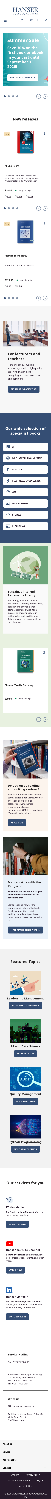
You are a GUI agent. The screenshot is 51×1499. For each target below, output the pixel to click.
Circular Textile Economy (19, 685)
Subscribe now (17, 1224)
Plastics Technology (16, 255)
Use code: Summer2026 (22, 77)
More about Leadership (25, 1005)
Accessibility (25, 1486)
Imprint (15, 1474)
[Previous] (38, 208)
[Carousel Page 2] (9, 96)
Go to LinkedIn (17, 1317)
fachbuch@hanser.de (23, 1406)
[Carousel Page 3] (13, 96)
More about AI (25, 1053)
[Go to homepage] (25, 11)
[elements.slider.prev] (38, 96)
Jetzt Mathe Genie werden (25, 930)
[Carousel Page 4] (17, 96)
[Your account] (45, 20)
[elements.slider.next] (45, 96)
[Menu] (5, 20)
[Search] (21, 20)
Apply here (17, 823)
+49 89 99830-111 (22, 1361)
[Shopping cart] (31, 20)
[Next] (45, 208)
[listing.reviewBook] (4, 159)
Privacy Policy (32, 1474)
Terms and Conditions (19, 1480)
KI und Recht (12, 166)
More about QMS (25, 1101)
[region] (25, 171)
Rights (40, 1480)
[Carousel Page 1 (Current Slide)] (5, 96)
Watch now (15, 1270)
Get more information (24, 389)
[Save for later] (43, 133)
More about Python (25, 1149)
